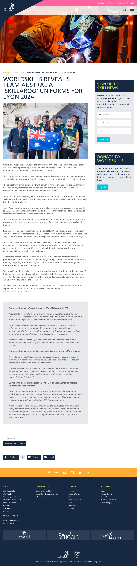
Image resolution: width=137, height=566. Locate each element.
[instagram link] (72, 472)
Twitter (36, 457)
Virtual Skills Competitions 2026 (47, 494)
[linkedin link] (88, 472)
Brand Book (105, 497)
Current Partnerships (10, 520)
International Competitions (45, 497)
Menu (132, 11)
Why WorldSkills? (9, 491)
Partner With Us (74, 494)
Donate (121, 3)
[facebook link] (49, 472)
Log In (131, 3)
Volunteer (72, 497)
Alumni (71, 508)
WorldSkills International (12, 500)
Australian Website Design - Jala (91, 562)
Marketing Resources (108, 500)
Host (70, 503)
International (10, 444)
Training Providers (74, 500)
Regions (6, 505)
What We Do (7, 494)
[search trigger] (125, 11)
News (111, 3)
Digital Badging (106, 503)
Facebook (13, 457)
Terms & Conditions (69, 562)
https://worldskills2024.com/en (16, 291)
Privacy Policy (58, 562)
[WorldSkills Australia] (9, 7)
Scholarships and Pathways (12, 497)
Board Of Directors (9, 503)
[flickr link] (57, 472)
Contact (101, 3)
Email (51, 457)
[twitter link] (80, 472)
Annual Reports (106, 494)
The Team (6, 508)
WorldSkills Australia (10, 72)
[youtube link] (64, 472)
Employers (72, 505)
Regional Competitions (44, 491)
